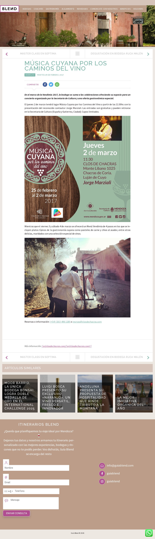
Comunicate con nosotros (103, 9)
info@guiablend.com (120, 465)
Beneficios (125, 9)
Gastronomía (52, 9)
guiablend (113, 473)
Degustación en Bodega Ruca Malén (117, 53)
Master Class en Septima (38, 53)
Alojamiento (68, 9)
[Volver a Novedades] (77, 53)
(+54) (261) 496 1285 (60, 321)
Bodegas (27, 9)
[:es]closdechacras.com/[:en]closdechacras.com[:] (66, 346)
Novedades (82, 9)
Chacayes (38, 9)
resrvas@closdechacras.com (87, 321)
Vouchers (138, 9)
